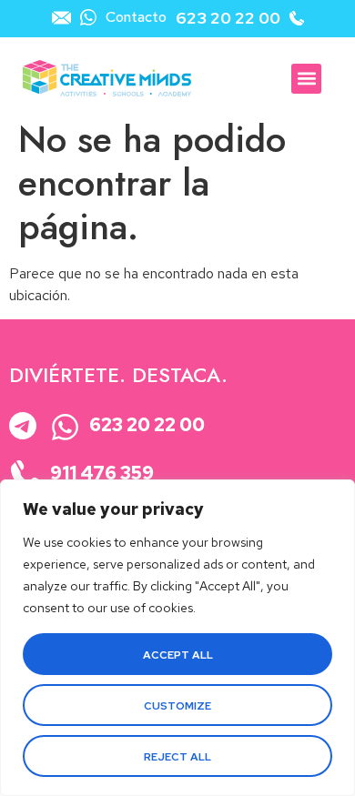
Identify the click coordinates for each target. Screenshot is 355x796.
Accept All (178, 655)
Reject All (177, 757)
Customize (177, 706)
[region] (177, 637)
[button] (306, 79)
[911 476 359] (26, 475)
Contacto (136, 16)
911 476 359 (102, 473)
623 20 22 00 (228, 17)
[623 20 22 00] (65, 427)
